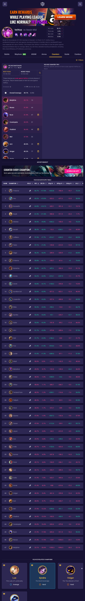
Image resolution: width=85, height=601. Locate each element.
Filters (80, 60)
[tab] (7, 54)
